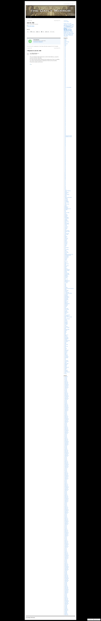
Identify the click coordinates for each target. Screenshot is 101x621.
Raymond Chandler (66, 329)
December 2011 (66, 543)
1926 (65, 102)
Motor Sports (66, 304)
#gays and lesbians (66, 41)
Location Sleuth (66, 290)
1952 (65, 127)
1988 (65, 163)
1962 (65, 138)
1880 (65, 59)
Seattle (65, 343)
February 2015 (66, 507)
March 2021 (66, 438)
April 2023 (65, 414)
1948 (65, 123)
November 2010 (66, 555)
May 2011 (65, 550)
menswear (49, 46)
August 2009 (66, 570)
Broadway (65, 216)
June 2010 (65, 560)
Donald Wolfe (66, 238)
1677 (65, 46)
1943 (65, 118)
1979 (65, 154)
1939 (65, 114)
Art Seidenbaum (66, 201)
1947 (70, 23)
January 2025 (66, 394)
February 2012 (66, 541)
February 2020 (66, 450)
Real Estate (65, 330)
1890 (65, 69)
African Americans (66, 194)
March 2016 (66, 495)
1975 (65, 150)
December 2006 (66, 600)
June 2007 (65, 594)
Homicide (71, 31)
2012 (65, 180)
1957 (65, 131)
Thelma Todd (66, 354)
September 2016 (66, 489)
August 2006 (66, 604)
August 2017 (66, 479)
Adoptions (65, 193)
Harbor (65, 262)
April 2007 (65, 596)
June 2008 (65, 583)
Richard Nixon (66, 334)
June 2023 (65, 412)
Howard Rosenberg (66, 274)
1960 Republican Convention (68, 136)
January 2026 (66, 383)
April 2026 (65, 380)
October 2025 (66, 386)
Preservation (66, 326)
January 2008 (66, 588)
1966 (65, 142)
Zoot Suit (65, 373)
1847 (65, 50)
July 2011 (65, 548)
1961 (65, 137)
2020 (65, 187)
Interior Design (66, 276)
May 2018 (65, 470)
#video (65, 45)
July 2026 (65, 377)
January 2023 (66, 417)
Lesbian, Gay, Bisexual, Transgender (69, 288)
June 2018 (65, 469)
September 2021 (66, 432)
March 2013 (66, 529)
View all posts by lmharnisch (38, 41)
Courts (65, 232)
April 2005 (65, 612)
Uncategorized (36, 46)
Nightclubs (65, 311)
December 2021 (66, 429)
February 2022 (66, 427)
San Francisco (66, 341)
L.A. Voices (65, 282)
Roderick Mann (66, 337)
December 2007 (66, 589)
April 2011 (65, 551)
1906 (65, 82)
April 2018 (65, 471)
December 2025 (66, 384)
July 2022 (65, 423)
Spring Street (66, 346)
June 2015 (65, 503)
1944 (68, 23)
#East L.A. (65, 39)
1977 (65, 152)
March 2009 (66, 574)
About (31, 16)
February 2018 (66, 473)
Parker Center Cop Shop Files (68, 316)
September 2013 (66, 523)
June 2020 (65, 446)
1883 (65, 62)
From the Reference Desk (67, 255)
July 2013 (65, 525)
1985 (65, 160)
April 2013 (65, 528)
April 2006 (65, 608)
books (65, 211)
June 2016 (65, 492)
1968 (65, 144)
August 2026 (66, 376)
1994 (65, 168)
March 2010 (66, 563)
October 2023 (66, 408)
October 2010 (66, 556)
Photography (69, 34)
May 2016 (65, 493)
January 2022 (66, 428)
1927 (65, 103)
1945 (65, 120)
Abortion (65, 191)
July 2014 (65, 514)
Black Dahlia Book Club (67, 208)
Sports (65, 35)
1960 (65, 134)
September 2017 (66, 478)
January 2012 (66, 542)
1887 (65, 66)
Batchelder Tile (66, 206)
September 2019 (66, 455)
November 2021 (66, 430)
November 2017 (66, 476)
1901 (65, 77)
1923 (65, 99)
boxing (65, 213)
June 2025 (65, 389)
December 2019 (66, 452)
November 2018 (66, 464)
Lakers (65, 284)
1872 (65, 58)
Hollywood (68, 30)
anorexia (65, 196)
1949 (65, 124)
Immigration (66, 275)
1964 (65, 140)
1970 (65, 146)
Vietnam (65, 362)
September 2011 (66, 546)
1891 (65, 70)
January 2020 (66, 451)
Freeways (65, 253)
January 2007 (66, 599)
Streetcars (67, 35)
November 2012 (66, 533)
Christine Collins (66, 223)
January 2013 (66, 531)
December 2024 (66, 395)
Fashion (65, 244)
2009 (65, 178)
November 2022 (66, 419)
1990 (65, 165)
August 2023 (66, 410)
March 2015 (66, 506)
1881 (65, 60)
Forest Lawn (66, 251)
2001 (65, 172)
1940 (65, 115)
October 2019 (66, 454)
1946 (65, 121)
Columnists (68, 26)
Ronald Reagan (66, 338)
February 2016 (66, 496)
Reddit (65, 331)
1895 (65, 73)
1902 (65, 78)
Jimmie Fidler (66, 279)
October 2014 (66, 511)
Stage (65, 347)
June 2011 (65, 549)
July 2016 (65, 491)
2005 (65, 174)
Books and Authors (69, 25)
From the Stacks (66, 256)
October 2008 (66, 579)
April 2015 (65, 505)
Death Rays (65, 236)
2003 (65, 173)
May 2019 (65, 459)
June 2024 (65, 401)
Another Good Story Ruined (68, 197)
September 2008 (66, 580)
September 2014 (66, 512)
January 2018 (66, 474)
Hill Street (65, 266)
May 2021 (65, 436)
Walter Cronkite (66, 363)
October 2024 (66, 397)
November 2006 (66, 601)
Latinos (65, 286)
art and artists (70, 24)
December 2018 (66, 463)
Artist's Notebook (66, 202)
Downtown (71, 27)
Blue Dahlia (65, 209)
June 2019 (65, 458)
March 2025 (66, 392)
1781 (65, 47)
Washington (65, 364)
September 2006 (66, 603)
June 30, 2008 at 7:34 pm (33, 54)
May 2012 (65, 538)
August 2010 (66, 558)
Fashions (65, 245)
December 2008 (66, 577)
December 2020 (66, 441)
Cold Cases (65, 227)
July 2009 (65, 571)
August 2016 (66, 490)
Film (65, 28)
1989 (65, 164)
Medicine (65, 300)
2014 (65, 182)
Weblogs (65, 366)
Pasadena (65, 319)
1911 (65, 88)
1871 (65, 57)
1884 (65, 63)
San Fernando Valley (67, 340)
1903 (65, 79)
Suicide (65, 349)
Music (68, 33)
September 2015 (66, 500)
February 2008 (66, 587)
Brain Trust (65, 214)
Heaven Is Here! (66, 265)
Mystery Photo (71, 33)
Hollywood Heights (66, 31)
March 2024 (66, 404)
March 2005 (66, 613)
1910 (65, 86)
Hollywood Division (67, 269)
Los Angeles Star (66, 292)
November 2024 (66, 396)
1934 (65, 110)
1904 (65, 80)
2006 (65, 175)
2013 (65, 181)
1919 (65, 95)
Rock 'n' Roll (66, 336)
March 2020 (66, 449)
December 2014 (66, 509)
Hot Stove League (66, 273)
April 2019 (65, 460)
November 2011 (66, 544)
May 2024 (65, 402)
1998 (65, 171)
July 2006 (65, 605)
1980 (65, 155)
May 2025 (65, 390)
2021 (65, 188)
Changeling (65, 220)
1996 (65, 169)
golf (64, 260)
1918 (65, 94)
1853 (65, 52)
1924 (65, 100)
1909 (65, 85)
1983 (65, 158)
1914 (65, 91)
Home (28, 16)
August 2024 (66, 399)
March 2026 (66, 381)
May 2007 (65, 595)
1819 (65, 48)
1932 (65, 108)
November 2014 (66, 510)
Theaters (65, 353)
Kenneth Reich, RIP (57, 20)
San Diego (65, 339)
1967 (65, 143)
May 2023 (65, 413)
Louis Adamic (66, 294)
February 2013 (66, 530)
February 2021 (66, 439)
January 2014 (66, 519)
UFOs (65, 359)
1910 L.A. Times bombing (67, 87)
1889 (65, 68)
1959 (65, 133)
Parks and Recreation (67, 318)
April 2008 (65, 585)
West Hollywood (66, 367)
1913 (65, 90)
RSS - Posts (66, 20)
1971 (65, 147)
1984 (65, 159)
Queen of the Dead (66, 327)
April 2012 (65, 539)
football (65, 250)
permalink (56, 46)
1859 (65, 54)
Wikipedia (65, 368)
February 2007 (66, 598)
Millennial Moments (67, 303)
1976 (65, 151)
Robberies (65, 335)
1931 (65, 107)
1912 (65, 89)
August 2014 (66, 513)
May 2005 (65, 611)
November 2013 (66, 521)
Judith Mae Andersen (67, 280)
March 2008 (66, 586)
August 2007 (66, 592)
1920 (65, 96)
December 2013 (66, 520)
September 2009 (66, 569)
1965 (65, 141)
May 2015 (65, 504)
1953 (65, 128)
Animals (65, 195)
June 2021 (65, 435)
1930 (65, 106)
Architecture (65, 24)
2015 (65, 183)
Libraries (65, 289)
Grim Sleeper (66, 261)
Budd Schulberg (66, 217)
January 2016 (66, 497)
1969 (65, 145)
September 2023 (66, 409)
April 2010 (65, 562)
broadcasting (66, 215)
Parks (65, 317)
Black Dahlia (66, 207)
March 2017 (66, 483)
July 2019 (65, 457)
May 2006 (65, 607)
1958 (44, 46)
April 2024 (65, 403)
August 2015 (66, 501)
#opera (65, 44)
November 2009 (66, 567)
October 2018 (66, 465)
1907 (67, 23)
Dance (65, 235)
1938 (65, 113)
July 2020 (65, 445)
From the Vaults (66, 257)
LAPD (65, 32)
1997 (65, 170)
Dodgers (65, 237)
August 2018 (66, 467)
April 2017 (65, 482)
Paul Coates (65, 34)
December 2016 (66, 486)
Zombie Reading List (67, 371)
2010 (65, 179)
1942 (65, 117)
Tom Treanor (66, 355)
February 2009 (66, 575)
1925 (65, 101)
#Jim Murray (66, 43)
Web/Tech (65, 365)
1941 (65, 116)
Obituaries (65, 313)
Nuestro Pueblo (66, 312)
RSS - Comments (66, 21)
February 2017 (66, 484)
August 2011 (66, 547)
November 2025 (66, 385)
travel (65, 358)
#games (65, 40)
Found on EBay (66, 252)
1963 (65, 139)
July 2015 (65, 502)
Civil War (65, 225)
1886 (65, 65)
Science (65, 342)
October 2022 (66, 420)
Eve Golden (65, 243)
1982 (65, 157)
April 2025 (65, 391)
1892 (65, 71)
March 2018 (66, 472)
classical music (66, 226)
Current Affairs (66, 234)
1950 (65, 125)
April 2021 (65, 437)
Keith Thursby (66, 281)
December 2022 (66, 418)
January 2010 (66, 565)
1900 (65, 76)
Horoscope (65, 272)
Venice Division (66, 361)
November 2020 (66, 442)
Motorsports (66, 305)
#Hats (42, 46)
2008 (65, 177)
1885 (65, 64)
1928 (65, 104)
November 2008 (66, 578)
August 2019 (66, 456)
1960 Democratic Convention (68, 135)
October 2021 (66, 431)
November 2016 (66, 487)
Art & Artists (66, 199)
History (65, 267)
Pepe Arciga (66, 321)
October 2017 (66, 477)
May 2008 (65, 584)
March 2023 (66, 415)
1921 (65, 97)
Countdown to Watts (67, 231)
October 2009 (66, 568)
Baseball (65, 205)
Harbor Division (66, 263)
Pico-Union (65, 324)
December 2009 (66, 566)
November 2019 (66, 453)
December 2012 (66, 532)
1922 (65, 98)
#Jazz (65, 42)
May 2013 (65, 527)
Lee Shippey (66, 287)
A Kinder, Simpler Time (67, 190)
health (65, 264)
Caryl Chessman (66, 218)
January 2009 (66, 576)
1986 (65, 161)
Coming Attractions (66, 230)
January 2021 (66, 440)
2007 (65, 176)
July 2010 (65, 559)
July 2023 (65, 411)
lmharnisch (36, 24)
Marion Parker (66, 297)
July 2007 (65, 593)
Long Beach (65, 291)
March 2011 (66, 552)
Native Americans (66, 309)
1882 (65, 61)
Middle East (65, 302)
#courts (65, 23)
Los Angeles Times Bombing (68, 293)
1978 (65, 153)
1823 (65, 49)
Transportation (71, 35)
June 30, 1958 (30, 23)
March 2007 (66, 597)
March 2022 (66, 426)
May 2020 (65, 447)
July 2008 (65, 582)
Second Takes (66, 344)
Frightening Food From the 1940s (68, 254)
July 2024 (65, 400)
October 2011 (66, 545)
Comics (72, 26)
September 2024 (66, 398)
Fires (65, 248)
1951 (65, 126)
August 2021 (66, 433)
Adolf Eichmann (66, 192)
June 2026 (65, 378)
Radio (65, 328)
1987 (65, 162)
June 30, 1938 (29, 20)
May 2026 (65, 379)
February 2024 (66, 405)
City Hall (65, 224)
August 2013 (66, 524)
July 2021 (65, 434)
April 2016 (65, 494)
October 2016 (66, 488)
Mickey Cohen (66, 301)
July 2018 (65, 468)
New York (65, 310)
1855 (65, 53)
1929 (65, 105)
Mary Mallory (69, 32)
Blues (65, 210)
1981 (65, 156)
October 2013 (66, 522)
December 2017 (66, 475)
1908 (65, 84)
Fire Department (66, 247)
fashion (46, 46)
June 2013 (65, 526)
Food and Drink (66, 249)
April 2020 (65, 448)
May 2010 (65, 561)
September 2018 (66, 466)
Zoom (65, 372)
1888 (65, 67)
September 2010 (66, 557)
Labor (65, 283)
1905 (65, 81)
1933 (65, 109)
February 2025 (66, 393)
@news (65, 189)
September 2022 (66, 421)
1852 (65, 51)
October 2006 (66, 602)
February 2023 (66, 416)
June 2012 (65, 537)
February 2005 (66, 614)
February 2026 (66, 382)
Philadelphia (66, 322)
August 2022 (66, 422)
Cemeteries (65, 219)
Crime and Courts (66, 233)
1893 (65, 72)
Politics (72, 34)
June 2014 (65, 515)
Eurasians (65, 242)
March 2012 (66, 540)
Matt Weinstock (66, 299)
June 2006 (65, 606)
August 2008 (66, 581)
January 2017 (66, 485)
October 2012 (66, 534)
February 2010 (66, 564)
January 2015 (66, 508)
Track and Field (66, 356)
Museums (65, 306)
